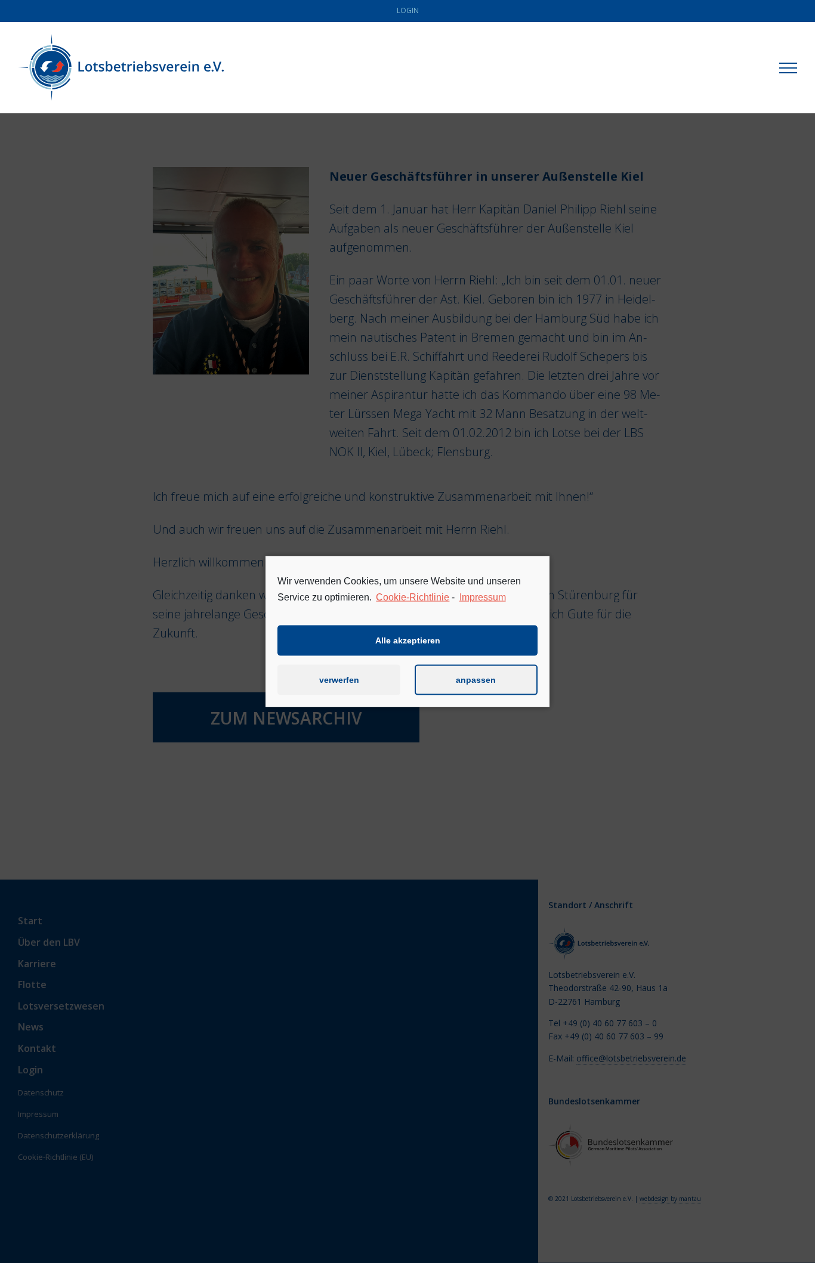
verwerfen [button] (339, 680)
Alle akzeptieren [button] (407, 640)
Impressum (482, 597)
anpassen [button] (476, 680)
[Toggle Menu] (788, 68)
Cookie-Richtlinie (412, 597)
